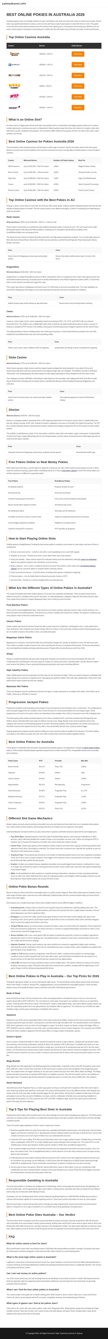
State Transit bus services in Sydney (68, 1333)
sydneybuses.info (14, 3)
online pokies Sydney (92, 748)
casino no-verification (89, 559)
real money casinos (69, 471)
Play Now (78, 54)
